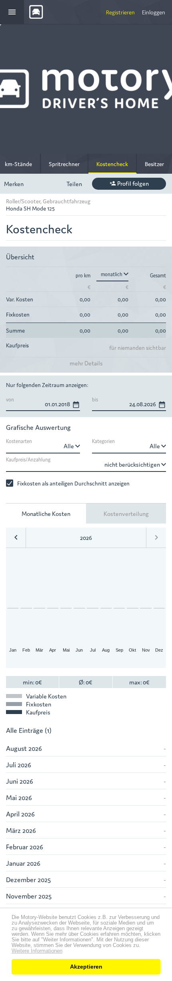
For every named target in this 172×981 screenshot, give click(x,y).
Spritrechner (64, 163)
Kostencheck (112, 163)
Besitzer (154, 163)
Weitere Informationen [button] (37, 951)
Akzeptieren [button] (86, 966)
